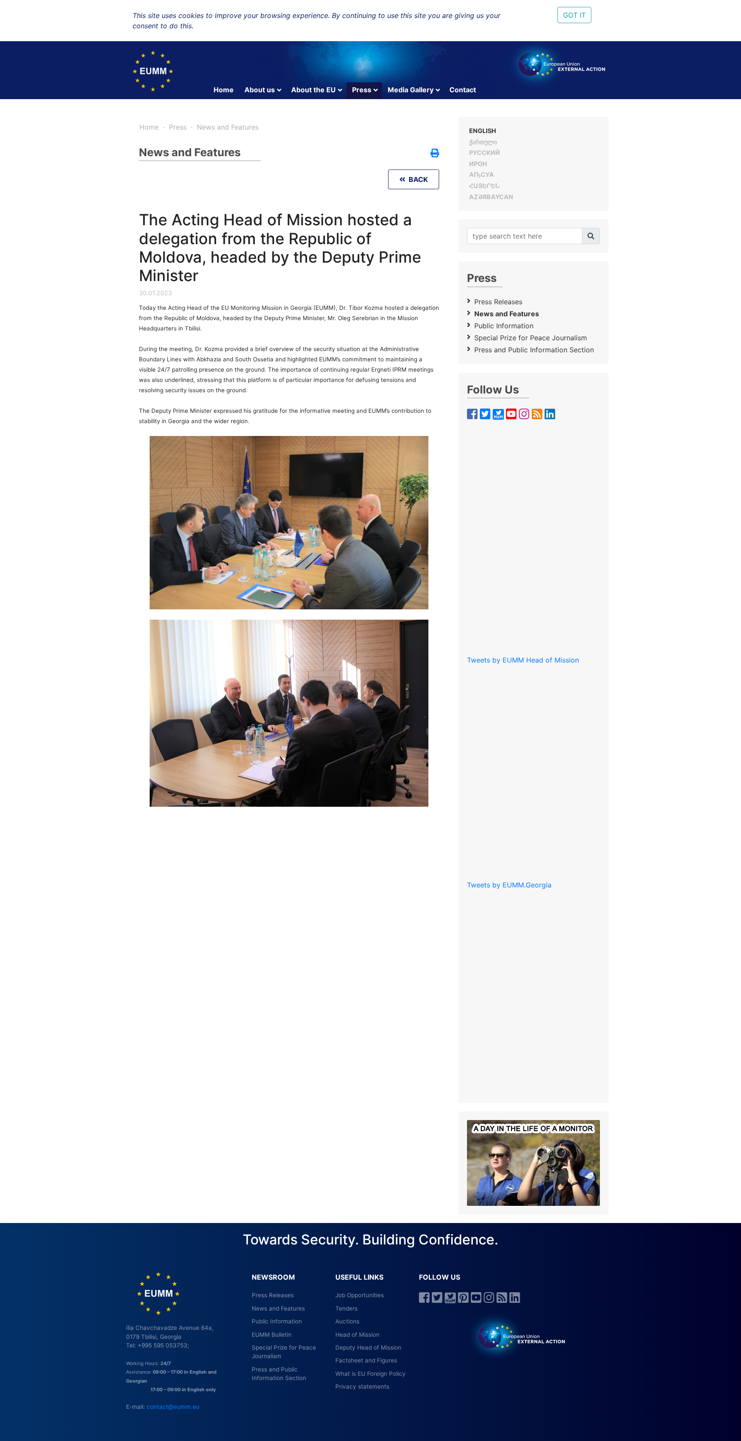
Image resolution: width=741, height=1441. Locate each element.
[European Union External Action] (517, 1336)
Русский (484, 152)
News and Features (228, 127)
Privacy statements (362, 1386)
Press (361, 89)
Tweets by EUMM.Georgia (509, 885)
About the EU (313, 89)
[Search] (591, 236)
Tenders (346, 1308)
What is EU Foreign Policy (370, 1373)
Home (224, 89)
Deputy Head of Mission (368, 1347)
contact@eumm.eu (173, 1406)
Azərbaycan (491, 196)
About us (259, 89)
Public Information (503, 325)
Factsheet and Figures (366, 1360)
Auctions (347, 1321)
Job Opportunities (359, 1295)
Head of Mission (357, 1334)
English (482, 130)
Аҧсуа (481, 174)
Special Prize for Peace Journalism (530, 337)
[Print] (435, 153)
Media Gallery (411, 89)
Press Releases (498, 301)
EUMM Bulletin (272, 1334)
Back (416, 179)
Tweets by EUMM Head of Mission (523, 660)
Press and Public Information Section (534, 349)
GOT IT (574, 15)
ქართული (483, 141)
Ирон (478, 163)
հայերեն (484, 185)
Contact (462, 89)
